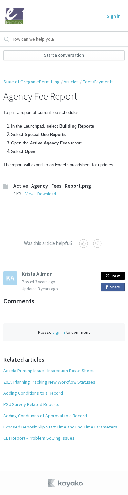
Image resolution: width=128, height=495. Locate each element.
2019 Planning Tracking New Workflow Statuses (49, 382)
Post (116, 275)
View (29, 194)
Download (46, 194)
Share (116, 287)
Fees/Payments (98, 82)
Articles (71, 82)
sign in (59, 332)
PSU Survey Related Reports (31, 404)
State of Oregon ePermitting (31, 82)
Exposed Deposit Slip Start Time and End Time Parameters (60, 427)
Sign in (114, 16)
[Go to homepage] (14, 16)
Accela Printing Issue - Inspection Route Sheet (48, 370)
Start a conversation (64, 55)
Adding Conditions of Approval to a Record (45, 416)
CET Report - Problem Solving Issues (39, 438)
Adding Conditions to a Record (33, 393)
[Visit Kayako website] (66, 483)
